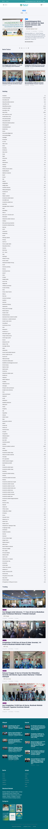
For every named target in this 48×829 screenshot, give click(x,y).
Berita (3, 773)
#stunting (4, 166)
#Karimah (4, 536)
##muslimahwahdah (6, 118)
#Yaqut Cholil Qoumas (7, 335)
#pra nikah (4, 440)
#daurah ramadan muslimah (8, 454)
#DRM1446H (5, 565)
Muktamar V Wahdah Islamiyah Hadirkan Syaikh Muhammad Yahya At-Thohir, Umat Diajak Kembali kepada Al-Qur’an (15, 749)
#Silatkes (4, 220)
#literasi (4, 293)
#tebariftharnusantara (6, 106)
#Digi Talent (4, 577)
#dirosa (4, 212)
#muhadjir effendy (6, 346)
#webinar (4, 444)
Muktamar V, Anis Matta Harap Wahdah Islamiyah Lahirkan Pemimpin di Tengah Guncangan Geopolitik (15, 757)
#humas (4, 268)
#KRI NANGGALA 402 (7, 114)
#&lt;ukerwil (4, 404)
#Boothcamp (5, 573)
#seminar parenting (6, 266)
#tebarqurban (5, 162)
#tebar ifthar (4, 112)
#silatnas (4, 164)
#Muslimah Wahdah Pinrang (8, 262)
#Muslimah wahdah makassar (8, 218)
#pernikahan (4, 437)
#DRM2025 (4, 563)
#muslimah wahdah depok (7, 467)
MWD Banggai (6, 616)
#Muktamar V (5, 569)
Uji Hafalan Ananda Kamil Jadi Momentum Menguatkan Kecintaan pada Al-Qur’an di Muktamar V (15, 741)
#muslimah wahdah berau (7, 490)
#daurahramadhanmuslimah (8, 101)
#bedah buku (5, 129)
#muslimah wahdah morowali (8, 485)
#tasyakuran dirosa (6, 245)
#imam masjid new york (7, 354)
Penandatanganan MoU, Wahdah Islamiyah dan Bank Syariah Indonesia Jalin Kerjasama (34, 24)
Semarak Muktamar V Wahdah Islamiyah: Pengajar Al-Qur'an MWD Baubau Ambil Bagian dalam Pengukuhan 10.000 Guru (38, 761)
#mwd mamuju (5, 364)
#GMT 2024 (4, 556)
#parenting (4, 204)
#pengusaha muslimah (7, 421)
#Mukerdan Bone (6, 383)
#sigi (3, 254)
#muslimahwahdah (6, 97)
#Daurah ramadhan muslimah (8, 446)
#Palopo (4, 277)
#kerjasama (4, 329)
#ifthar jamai (4, 544)
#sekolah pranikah (6, 442)
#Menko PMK (5, 344)
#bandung (4, 471)
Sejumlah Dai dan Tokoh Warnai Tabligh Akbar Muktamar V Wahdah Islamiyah (15, 727)
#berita (3, 131)
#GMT (3, 229)
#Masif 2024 (5, 521)
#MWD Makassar (6, 379)
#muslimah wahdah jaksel (7, 360)
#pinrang (4, 227)
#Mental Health (5, 554)
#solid (3, 398)
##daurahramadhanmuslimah (8, 122)
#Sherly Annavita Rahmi (7, 168)
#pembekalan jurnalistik (7, 462)
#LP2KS (4, 141)
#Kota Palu (4, 281)
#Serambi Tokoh (5, 517)
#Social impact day (6, 561)
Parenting (27, 780)
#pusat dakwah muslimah (7, 546)
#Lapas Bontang (5, 287)
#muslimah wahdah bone (7, 202)
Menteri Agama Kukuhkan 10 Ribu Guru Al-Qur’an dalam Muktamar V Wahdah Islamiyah (15, 734)
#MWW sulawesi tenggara (7, 460)
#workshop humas (6, 270)
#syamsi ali (4, 356)
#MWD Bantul (5, 417)
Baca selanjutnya (29, 41)
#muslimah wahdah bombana (8, 494)
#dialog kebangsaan (6, 189)
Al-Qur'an (27, 782)
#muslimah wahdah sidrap (7, 452)
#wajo (3, 154)
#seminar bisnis (5, 429)
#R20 (3, 289)
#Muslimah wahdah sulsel (7, 373)
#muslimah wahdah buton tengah (9, 481)
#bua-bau (4, 296)
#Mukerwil (4, 396)
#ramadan (4, 456)
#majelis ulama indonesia (7, 389)
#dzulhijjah (4, 137)
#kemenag (4, 250)
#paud (3, 174)
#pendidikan (4, 210)
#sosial (3, 177)
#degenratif (4, 283)
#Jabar (3, 448)
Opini (26, 775)
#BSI (3, 327)
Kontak (34, 826)
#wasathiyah (5, 323)
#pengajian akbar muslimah (8, 206)
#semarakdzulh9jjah (6, 135)
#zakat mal (4, 506)
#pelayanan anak (5, 341)
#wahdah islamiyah (6, 187)
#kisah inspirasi (5, 310)
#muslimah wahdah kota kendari (9, 477)
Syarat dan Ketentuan (16, 826)
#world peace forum (6, 325)
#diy (3, 410)
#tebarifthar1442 (5, 104)
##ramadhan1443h (6, 120)
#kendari (4, 475)
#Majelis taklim (5, 279)
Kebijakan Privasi (26, 826)
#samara (4, 248)
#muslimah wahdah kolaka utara (9, 488)
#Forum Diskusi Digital (7, 538)
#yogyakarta (5, 433)
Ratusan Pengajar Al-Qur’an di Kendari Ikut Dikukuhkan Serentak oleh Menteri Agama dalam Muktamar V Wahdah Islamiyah (22, 674)
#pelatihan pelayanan (6, 402)
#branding (4, 147)
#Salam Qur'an (5, 523)
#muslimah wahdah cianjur (7, 469)
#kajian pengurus (5, 542)
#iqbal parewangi (5, 358)
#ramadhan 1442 (5, 110)
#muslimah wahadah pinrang (8, 225)
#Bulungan (4, 256)
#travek (3, 339)
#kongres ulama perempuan (8, 387)
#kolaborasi (4, 375)
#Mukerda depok (5, 435)
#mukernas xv (5, 331)
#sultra (3, 406)
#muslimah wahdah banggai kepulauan (10, 498)
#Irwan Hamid (5, 260)
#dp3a (3, 348)
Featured (4, 784)
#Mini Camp (4, 143)
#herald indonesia (6, 314)
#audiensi (4, 300)
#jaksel (3, 423)
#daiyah (4, 181)
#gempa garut (5, 369)
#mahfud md (5, 191)
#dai (3, 179)
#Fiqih (3, 465)
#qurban (4, 160)
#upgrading (4, 412)
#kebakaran (4, 400)
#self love (4, 241)
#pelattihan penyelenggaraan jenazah (10, 362)
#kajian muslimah (6, 195)
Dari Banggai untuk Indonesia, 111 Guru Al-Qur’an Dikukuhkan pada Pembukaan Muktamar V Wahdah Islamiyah (23, 613)
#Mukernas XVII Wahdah (7, 558)
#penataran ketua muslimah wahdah (9, 316)
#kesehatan (4, 216)
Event (3, 775)
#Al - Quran (4, 252)
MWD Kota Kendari (7, 678)
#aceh (3, 264)
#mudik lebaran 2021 (6, 116)
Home (22, 12)
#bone (3, 145)
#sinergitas (4, 385)
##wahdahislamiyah (6, 127)
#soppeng (4, 408)
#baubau (4, 479)
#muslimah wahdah (6, 108)
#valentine (4, 95)
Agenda (4, 782)
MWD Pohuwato (6, 709)
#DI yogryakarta (5, 458)
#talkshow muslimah (6, 172)
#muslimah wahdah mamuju (8, 492)
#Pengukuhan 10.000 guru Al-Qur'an (9, 581)
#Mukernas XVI (5, 519)
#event (3, 235)
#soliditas (4, 381)
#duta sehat (4, 152)
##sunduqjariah (5, 124)
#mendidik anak (5, 200)
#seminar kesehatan (6, 298)
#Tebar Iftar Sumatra (6, 567)
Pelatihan (4, 780)
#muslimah (4, 139)
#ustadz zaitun (5, 312)
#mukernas (4, 371)
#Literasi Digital (5, 579)
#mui (3, 392)
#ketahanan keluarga (6, 304)
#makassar (4, 149)
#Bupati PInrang (5, 258)
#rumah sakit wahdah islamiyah (8, 352)
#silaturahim (4, 350)
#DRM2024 (4, 529)
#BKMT (4, 273)
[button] (3, 1)
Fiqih (26, 784)
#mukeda (4, 431)
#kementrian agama (6, 333)
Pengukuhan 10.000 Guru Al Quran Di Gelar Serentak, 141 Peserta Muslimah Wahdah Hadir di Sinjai (21, 643)
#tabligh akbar (5, 185)
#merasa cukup (5, 502)
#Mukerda (4, 377)
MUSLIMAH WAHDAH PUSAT (32, 28)
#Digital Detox (5, 540)
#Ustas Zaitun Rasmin (7, 291)
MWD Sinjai (5, 646)
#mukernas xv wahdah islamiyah (9, 319)
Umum (3, 778)
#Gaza (3, 515)
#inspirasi (4, 500)
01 (21, 48)
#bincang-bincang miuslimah (8, 223)
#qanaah (4, 504)
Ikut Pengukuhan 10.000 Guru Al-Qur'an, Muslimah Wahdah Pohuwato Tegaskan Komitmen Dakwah (22, 706)
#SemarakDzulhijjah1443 (7, 133)
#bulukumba (4, 233)
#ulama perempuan (6, 394)
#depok (3, 193)
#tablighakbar (5, 183)
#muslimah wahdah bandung (8, 473)
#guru (3, 208)
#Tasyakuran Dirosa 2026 (7, 575)
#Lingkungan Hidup (6, 527)
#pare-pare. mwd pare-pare (8, 214)
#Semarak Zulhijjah (6, 548)
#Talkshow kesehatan (6, 285)
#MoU (3, 275)
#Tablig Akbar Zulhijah (6, 511)
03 (26, 48)
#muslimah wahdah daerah (7, 197)
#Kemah (4, 533)
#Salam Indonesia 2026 (7, 571)
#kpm (3, 419)
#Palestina (4, 513)
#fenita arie (4, 427)
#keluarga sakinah (6, 237)
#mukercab (4, 425)
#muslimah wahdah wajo (7, 496)
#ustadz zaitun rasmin (6, 321)
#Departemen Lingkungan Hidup (9, 525)
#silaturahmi (4, 306)
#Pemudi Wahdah (6, 552)
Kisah (26, 786)
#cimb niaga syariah (6, 337)
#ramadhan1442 (5, 99)
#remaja (4, 239)
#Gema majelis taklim (6, 243)
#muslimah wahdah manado (8, 483)
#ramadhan (4, 450)
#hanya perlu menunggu (7, 308)
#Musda (4, 415)
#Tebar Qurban (5, 508)
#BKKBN (4, 302)
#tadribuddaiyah (5, 170)
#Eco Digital (4, 550)
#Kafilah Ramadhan (6, 531)
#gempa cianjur (5, 366)
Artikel (26, 778)
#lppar (3, 156)
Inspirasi (26, 773)
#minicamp (4, 158)
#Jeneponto (4, 231)
